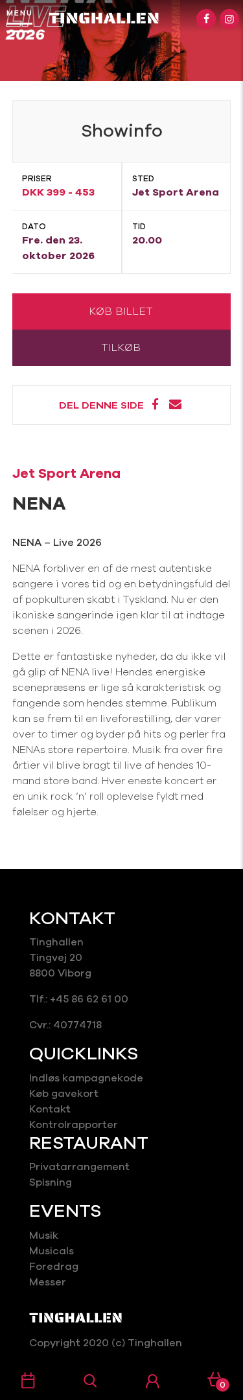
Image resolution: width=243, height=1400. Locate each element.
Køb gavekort (63, 1094)
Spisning (52, 1182)
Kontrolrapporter (73, 1125)
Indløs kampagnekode (86, 1078)
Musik (43, 1235)
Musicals (51, 1251)
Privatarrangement (79, 1167)
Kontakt (50, 1109)
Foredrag (53, 1266)
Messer (47, 1282)
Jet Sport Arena (66, 473)
